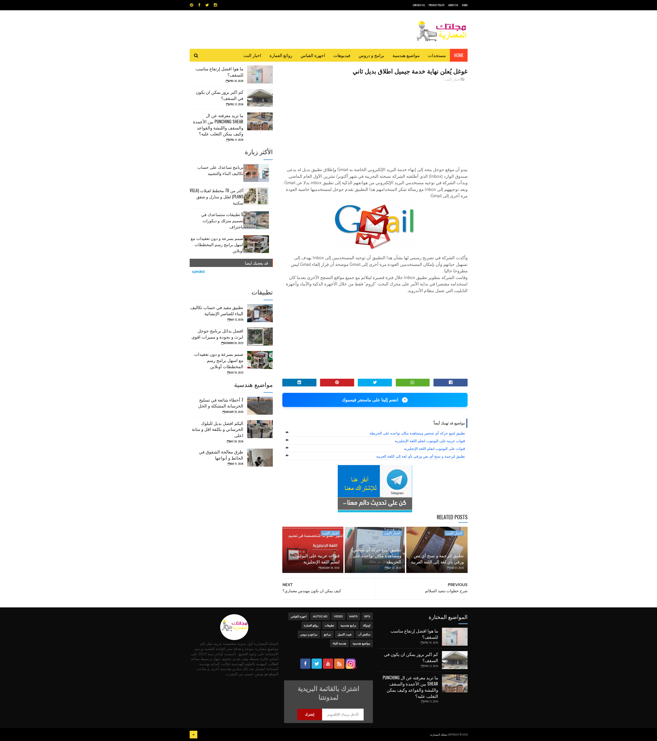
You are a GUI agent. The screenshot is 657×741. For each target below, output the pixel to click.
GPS (367, 616)
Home (458, 55)
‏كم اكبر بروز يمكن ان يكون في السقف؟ (219, 95)
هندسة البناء (339, 643)
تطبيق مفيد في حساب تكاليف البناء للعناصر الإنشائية (216, 310)
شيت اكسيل (344, 634)
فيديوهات (341, 55)
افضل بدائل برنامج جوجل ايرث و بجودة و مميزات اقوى (217, 333)
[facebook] (199, 5)
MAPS (353, 616)
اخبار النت (252, 55)
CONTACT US (419, 5)
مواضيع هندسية (406, 55)
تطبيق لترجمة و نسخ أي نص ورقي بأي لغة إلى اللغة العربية (420, 456)
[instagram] (215, 5)
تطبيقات (329, 625)
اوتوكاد (366, 625)
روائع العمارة (280, 55)
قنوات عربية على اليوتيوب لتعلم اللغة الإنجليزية (430, 441)
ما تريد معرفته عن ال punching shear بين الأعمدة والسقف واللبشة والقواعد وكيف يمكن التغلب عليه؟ (218, 124)
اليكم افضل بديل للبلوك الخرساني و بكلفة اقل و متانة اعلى (217, 429)
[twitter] (207, 5)
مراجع (327, 634)
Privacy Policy (437, 5)
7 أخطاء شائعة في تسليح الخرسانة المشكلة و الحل (220, 402)
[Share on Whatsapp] (413, 382)
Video (338, 616)
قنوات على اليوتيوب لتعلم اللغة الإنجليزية (434, 449)
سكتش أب (364, 634)
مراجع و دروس (308, 634)
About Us (453, 5)
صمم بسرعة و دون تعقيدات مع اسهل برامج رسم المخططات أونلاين (217, 244)
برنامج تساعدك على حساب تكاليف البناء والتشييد (220, 170)
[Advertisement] (375, 122)
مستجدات (437, 55)
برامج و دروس (371, 55)
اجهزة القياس (313, 55)
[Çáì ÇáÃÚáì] (193, 734)
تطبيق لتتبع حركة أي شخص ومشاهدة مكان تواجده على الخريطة (417, 433)
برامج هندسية (348, 625)
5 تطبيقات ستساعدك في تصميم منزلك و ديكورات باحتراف (222, 220)
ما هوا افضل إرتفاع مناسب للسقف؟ (219, 71)
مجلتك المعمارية (438, 734)
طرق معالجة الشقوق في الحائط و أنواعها (221, 454)
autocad (320, 616)
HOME (465, 5)
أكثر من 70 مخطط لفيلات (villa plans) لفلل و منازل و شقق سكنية (216, 196)
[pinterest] (191, 5)
